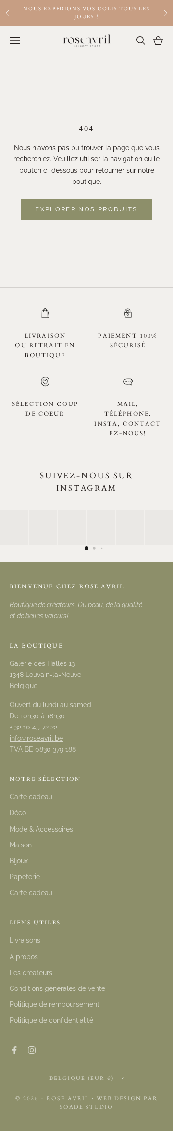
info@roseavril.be (36, 738)
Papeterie (25, 877)
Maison (21, 845)
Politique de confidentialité (51, 1020)
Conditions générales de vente (57, 988)
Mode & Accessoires (41, 829)
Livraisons (25, 940)
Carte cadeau (31, 797)
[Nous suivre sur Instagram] (32, 1050)
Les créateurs (31, 972)
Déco (18, 813)
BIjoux (19, 861)
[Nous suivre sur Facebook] (14, 1050)
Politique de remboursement (54, 1004)
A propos (24, 957)
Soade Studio (87, 1107)
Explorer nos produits (86, 209)
